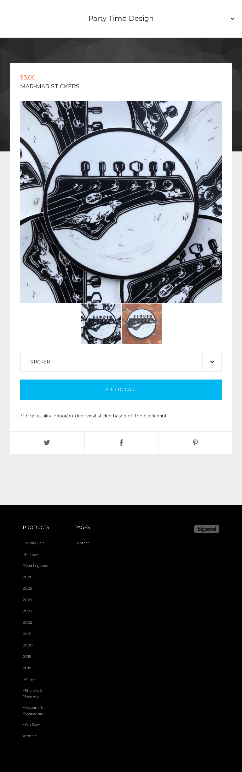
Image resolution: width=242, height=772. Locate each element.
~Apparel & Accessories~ (34, 710)
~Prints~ (30, 554)
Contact (81, 542)
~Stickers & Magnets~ (32, 693)
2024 (27, 599)
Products (36, 527)
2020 (28, 645)
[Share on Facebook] (121, 443)
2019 (27, 656)
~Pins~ (29, 679)
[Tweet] (47, 443)
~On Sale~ (32, 724)
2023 (27, 611)
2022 (27, 622)
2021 (27, 633)
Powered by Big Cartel (206, 529)
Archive (30, 736)
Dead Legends (35, 565)
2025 (27, 588)
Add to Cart (121, 389)
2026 (27, 577)
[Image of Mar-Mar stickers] (101, 323)
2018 (27, 667)
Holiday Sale (33, 542)
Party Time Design (121, 18)
